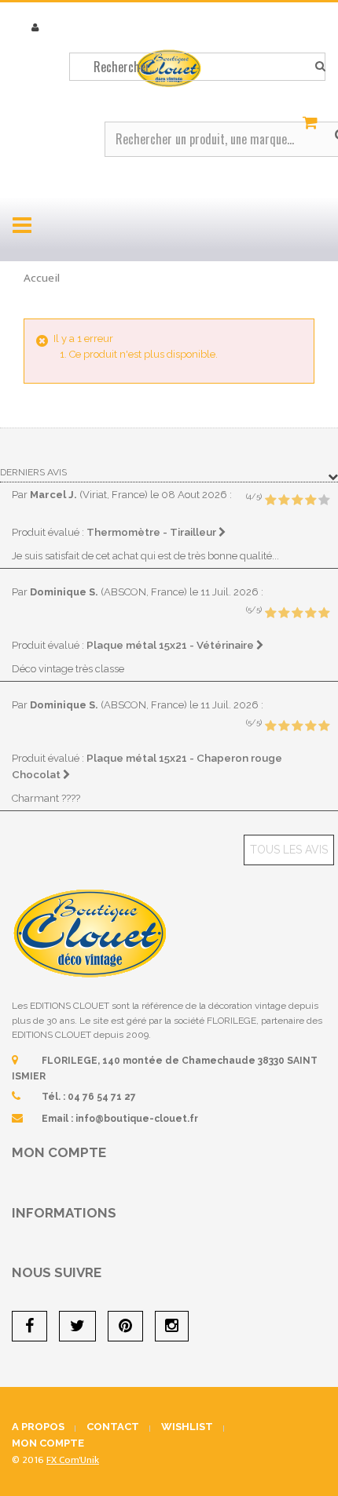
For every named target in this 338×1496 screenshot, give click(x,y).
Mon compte (59, 1152)
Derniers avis (33, 472)
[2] (283, 500)
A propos (38, 1426)
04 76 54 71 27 (102, 1096)
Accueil (42, 278)
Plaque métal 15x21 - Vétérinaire (171, 645)
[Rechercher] (320, 67)
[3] (297, 500)
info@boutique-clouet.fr (136, 1118)
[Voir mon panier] (312, 123)
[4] (310, 500)
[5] (324, 500)
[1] (270, 500)
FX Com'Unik (72, 1460)
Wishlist (187, 1426)
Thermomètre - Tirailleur (152, 532)
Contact (112, 1426)
